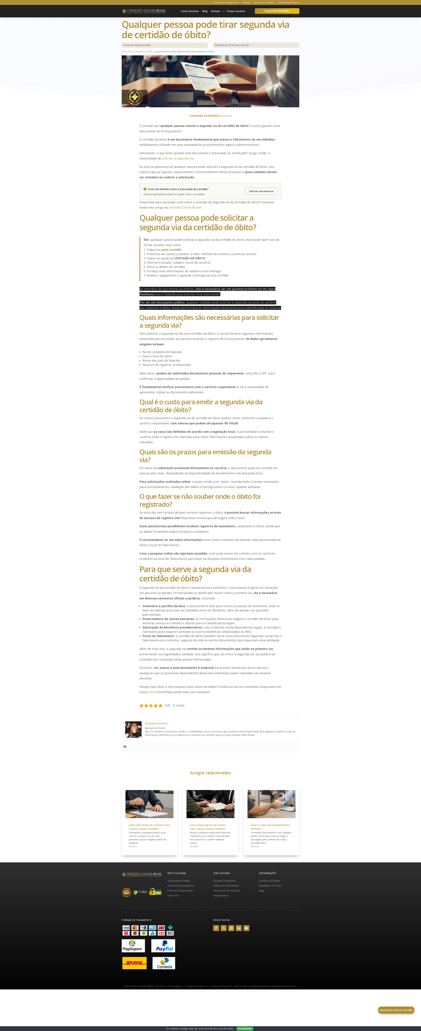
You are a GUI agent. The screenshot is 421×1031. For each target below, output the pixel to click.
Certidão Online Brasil (184, 207)
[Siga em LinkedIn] (239, 928)
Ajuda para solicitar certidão (396, 1010)
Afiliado (246, 2)
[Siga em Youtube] (246, 928)
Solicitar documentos (261, 191)
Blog (204, 11)
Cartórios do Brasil (269, 880)
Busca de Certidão (264, 2)
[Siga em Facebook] (216, 928)
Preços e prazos (236, 11)
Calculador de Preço (270, 885)
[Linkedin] (125, 746)
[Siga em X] (224, 928)
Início (124, 51)
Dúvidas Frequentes (224, 880)
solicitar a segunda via (177, 158)
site (151, 692)
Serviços (215, 11)
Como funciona (190, 11)
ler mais (133, 846)
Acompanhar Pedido (288, 2)
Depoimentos (221, 895)
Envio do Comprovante (180, 890)
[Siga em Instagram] (231, 928)
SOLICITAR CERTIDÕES (277, 10)
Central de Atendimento (226, 2)
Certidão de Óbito (144, 51)
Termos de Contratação (226, 890)
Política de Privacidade (226, 885)
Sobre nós (173, 895)
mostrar (226, 116)
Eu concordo (244, 1028)
